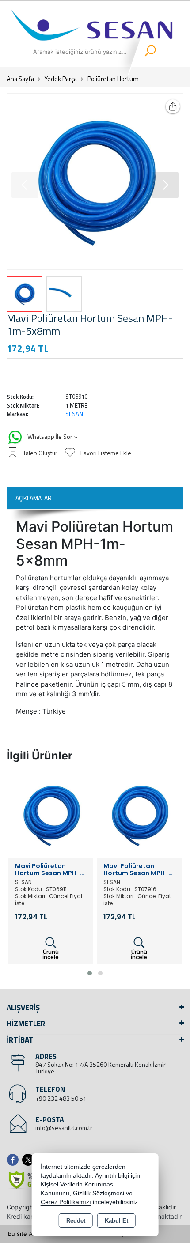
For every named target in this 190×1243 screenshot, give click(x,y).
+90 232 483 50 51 (61, 1098)
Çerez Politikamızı (66, 1202)
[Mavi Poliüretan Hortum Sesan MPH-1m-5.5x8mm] (139, 814)
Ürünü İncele (50, 954)
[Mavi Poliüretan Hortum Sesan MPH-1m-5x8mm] (95, 181)
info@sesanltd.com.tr (63, 1127)
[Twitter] (30, 1160)
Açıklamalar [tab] (33, 497)
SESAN (74, 413)
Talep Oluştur (40, 452)
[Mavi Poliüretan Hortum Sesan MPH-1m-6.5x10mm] (50, 814)
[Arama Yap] (145, 51)
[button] (165, 185)
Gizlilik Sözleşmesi (98, 1193)
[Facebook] (14, 1160)
